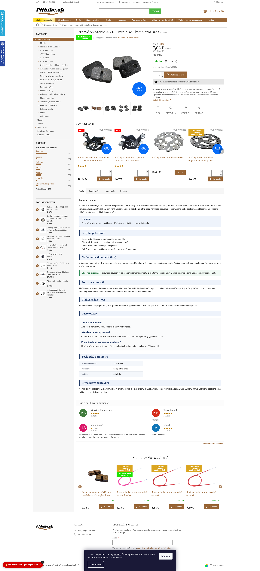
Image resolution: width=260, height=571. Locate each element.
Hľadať (155, 11)
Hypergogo (42, 127)
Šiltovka (39, 151)
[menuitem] (44, 20)
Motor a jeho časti (47, 83)
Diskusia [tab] (123, 191)
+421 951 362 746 (84, 534)
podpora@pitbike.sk (86, 530)
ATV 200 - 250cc (46, 61)
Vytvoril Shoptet (217, 565)
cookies (117, 554)
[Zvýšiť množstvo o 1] (162, 73)
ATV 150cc (44, 57)
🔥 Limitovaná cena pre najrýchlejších (23, 564)
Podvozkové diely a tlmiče (51, 79)
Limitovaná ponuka (45, 131)
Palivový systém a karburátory (52, 94)
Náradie (40, 120)
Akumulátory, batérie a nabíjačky (54, 68)
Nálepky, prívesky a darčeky (51, 76)
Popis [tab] (81, 191)
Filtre (42, 112)
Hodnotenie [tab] (110, 191)
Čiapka (39, 156)
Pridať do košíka (177, 74)
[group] (97, 486)
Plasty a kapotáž (47, 98)
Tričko (38, 167)
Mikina (39, 173)
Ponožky (39, 178)
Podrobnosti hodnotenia (128, 37)
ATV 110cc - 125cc (47, 54)
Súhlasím (165, 556)
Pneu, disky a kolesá (48, 105)
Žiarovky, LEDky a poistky (51, 72)
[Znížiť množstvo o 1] (162, 76)
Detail (180, 172)
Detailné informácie (161, 100)
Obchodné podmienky (106, 2)
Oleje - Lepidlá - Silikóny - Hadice (54, 65)
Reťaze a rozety (46, 109)
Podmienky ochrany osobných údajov (140, 2)
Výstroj (40, 123)
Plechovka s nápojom (45, 183)
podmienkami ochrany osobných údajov (154, 548)
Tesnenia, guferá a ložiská (50, 101)
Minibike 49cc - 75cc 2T (50, 46)
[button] (98, 506)
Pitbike (43, 43)
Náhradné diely (43, 39)
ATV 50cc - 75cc (46, 50)
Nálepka (39, 162)
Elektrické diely (46, 90)
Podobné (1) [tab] (94, 191)
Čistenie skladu (43, 134)
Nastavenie (96, 564)
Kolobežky (44, 116)
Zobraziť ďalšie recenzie (213, 443)
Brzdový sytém (46, 87)
